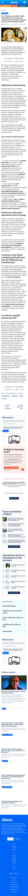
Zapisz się (6, 430)
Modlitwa (22, 5)
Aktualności (14, 846)
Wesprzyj (13, 5)
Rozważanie (7, 631)
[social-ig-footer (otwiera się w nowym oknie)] (17, 873)
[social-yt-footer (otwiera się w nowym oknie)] (10, 873)
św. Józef (4, 398)
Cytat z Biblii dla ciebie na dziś (13, 619)
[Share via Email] (21, 61)
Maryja (21, 396)
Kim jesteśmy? (14, 882)
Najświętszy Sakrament (7, 734)
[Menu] (5, 2)
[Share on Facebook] (14, 61)
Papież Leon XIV (6, 677)
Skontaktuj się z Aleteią (14, 889)
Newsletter (14, 855)
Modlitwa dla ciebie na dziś (12, 626)
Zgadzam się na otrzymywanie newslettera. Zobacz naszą (13, 427)
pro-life (4, 708)
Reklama (14, 862)
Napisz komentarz (14, 498)
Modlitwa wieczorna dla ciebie (12, 612)
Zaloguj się (21, 493)
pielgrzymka (5, 761)
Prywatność (14, 891)
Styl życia (14, 847)
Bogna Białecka (14, 24)
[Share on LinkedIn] (16, 61)
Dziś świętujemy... (9, 606)
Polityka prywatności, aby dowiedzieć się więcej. (13, 427)
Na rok (14, 868)
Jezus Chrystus (14, 396)
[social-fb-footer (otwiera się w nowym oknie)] (12, 873)
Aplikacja (14, 857)
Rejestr (5, 5)
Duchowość (3, 10)
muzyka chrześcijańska (7, 787)
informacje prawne (14, 884)
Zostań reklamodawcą (14, 887)
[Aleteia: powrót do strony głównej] (14, 2)
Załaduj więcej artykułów (14, 546)
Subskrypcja (14, 859)
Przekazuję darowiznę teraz (10, 467)
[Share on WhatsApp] (23, 61)
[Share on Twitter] (19, 61)
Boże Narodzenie (5, 396)
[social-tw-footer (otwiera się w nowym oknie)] (15, 873)
